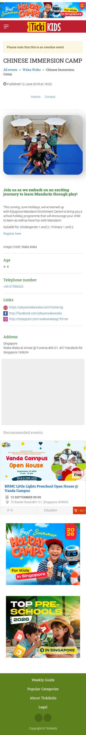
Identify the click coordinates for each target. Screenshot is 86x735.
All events (10, 70)
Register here (12, 233)
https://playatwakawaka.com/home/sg (36, 307)
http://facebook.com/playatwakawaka (35, 313)
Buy (82, 510)
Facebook (39, 718)
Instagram (48, 718)
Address (36, 96)
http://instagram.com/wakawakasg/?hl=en (38, 319)
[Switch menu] (6, 26)
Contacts (50, 96)
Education (50, 510)
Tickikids (51, 728)
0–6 (10, 510)
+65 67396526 (13, 286)
